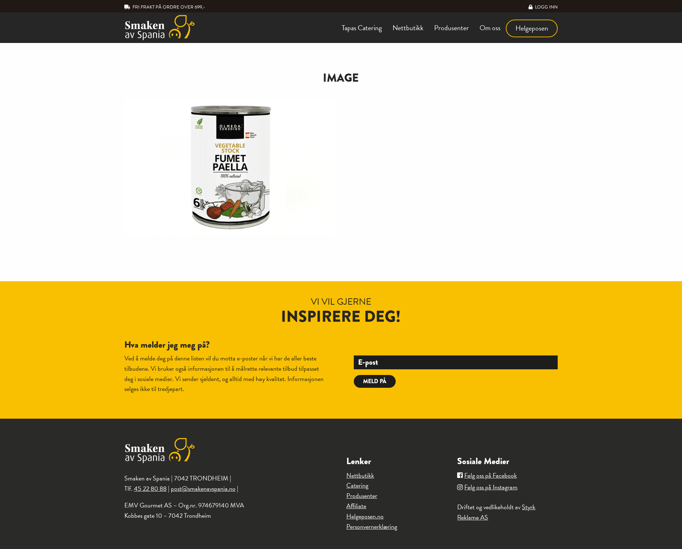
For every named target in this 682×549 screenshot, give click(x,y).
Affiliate (356, 506)
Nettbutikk (408, 27)
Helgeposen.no (365, 516)
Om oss (490, 27)
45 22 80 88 (150, 488)
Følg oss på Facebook (490, 475)
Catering (357, 485)
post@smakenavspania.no (203, 488)
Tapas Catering (362, 27)
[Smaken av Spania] (174, 27)
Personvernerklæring (371, 526)
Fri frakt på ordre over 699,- (168, 7)
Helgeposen (531, 28)
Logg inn (546, 7)
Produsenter (451, 27)
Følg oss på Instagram (491, 487)
